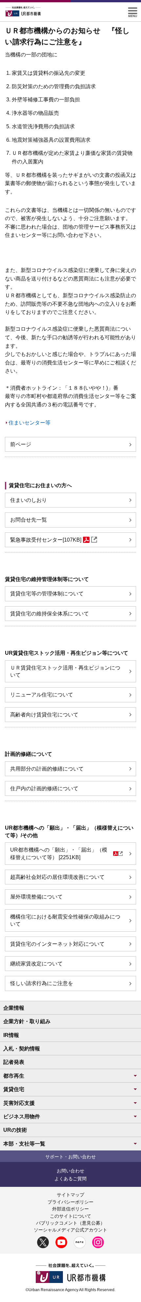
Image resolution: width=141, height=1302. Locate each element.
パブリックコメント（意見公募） (70, 1223)
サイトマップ (70, 1194)
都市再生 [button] (13, 1076)
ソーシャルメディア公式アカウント (70, 1229)
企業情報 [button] (13, 1008)
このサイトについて (70, 1216)
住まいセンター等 (29, 422)
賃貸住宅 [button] (13, 1089)
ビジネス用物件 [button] (21, 1116)
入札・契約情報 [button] (21, 1048)
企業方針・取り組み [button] (26, 1021)
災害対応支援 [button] (19, 1103)
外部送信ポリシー (70, 1208)
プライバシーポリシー (70, 1202)
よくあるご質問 (70, 1178)
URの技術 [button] (15, 1130)
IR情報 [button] (11, 1035)
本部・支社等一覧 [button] (24, 1144)
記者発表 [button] (13, 1062)
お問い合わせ (70, 1170)
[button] (132, 10)
